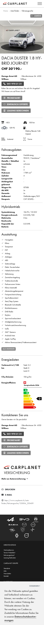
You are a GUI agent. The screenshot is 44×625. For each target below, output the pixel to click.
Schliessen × (34, 586)
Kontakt (6, 576)
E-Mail (8, 494)
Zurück (37, 16)
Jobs (5, 571)
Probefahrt (13, 98)
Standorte (7, 568)
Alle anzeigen (8, 349)
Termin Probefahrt (9, 552)
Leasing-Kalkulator (10, 558)
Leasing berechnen (18, 110)
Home (5, 11)
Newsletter (7, 573)
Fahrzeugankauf (9, 555)
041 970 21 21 (14, 83)
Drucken (10, 489)
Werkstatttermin (9, 550)
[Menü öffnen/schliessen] (39, 3)
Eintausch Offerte (17, 104)
